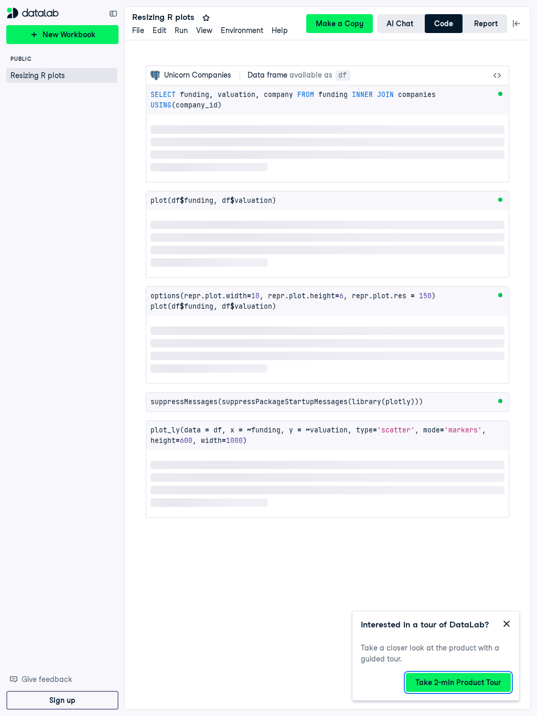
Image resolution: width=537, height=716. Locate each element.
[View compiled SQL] (497, 75)
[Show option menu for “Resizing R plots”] (110, 75)
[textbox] (327, 100)
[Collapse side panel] (113, 13)
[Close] (506, 623)
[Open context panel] (516, 23)
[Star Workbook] (206, 17)
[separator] (121, 358)
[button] (61, 75)
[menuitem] (138, 30)
